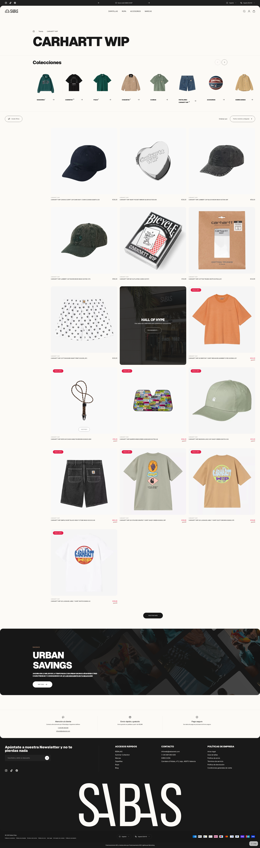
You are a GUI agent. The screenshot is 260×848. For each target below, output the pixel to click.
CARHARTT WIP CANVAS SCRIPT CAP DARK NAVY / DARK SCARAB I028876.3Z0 (75, 200)
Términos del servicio (32, 838)
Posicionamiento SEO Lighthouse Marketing (141, 845)
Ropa (117, 765)
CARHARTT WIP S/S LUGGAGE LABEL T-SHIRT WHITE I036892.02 (70, 601)
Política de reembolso (10, 838)
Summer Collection (122, 755)
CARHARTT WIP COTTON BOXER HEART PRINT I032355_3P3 (69, 358)
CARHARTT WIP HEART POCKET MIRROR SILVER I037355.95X (138, 200)
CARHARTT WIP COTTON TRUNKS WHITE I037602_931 (205, 279)
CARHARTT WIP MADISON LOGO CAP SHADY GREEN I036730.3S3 (209, 439)
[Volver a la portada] (34, 31)
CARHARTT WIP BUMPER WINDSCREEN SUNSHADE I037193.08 (139, 439)
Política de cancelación (71, 838)
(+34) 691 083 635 (63, 728)
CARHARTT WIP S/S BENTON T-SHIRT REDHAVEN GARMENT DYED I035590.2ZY (213, 358)
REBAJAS (118, 751)
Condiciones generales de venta (219, 768)
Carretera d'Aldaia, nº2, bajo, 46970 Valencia (178, 761)
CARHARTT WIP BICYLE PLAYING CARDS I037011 (134, 279)
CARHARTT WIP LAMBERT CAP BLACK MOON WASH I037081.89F (208, 200)
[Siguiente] (149, 3)
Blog (117, 768)
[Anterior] (98, 3)
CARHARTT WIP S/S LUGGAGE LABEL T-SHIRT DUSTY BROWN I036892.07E (211, 520)
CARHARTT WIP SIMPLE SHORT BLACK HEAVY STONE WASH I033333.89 (73, 520)
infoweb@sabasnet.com (63, 731)
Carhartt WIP (55, 197)
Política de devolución (215, 765)
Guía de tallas (212, 755)
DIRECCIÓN (165, 758)
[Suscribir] (47, 758)
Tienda (41, 31)
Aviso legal (211, 751)
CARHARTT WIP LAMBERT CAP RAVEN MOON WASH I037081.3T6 (70, 279)
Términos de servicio (215, 761)
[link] (153, 330)
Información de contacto (59, 838)
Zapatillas (118, 761)
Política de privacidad (21, 838)
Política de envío (213, 758)
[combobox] (231, 3)
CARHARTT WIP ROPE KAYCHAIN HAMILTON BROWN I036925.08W (71, 439)
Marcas (118, 758)
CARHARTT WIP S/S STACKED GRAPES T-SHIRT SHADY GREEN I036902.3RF (143, 520)
